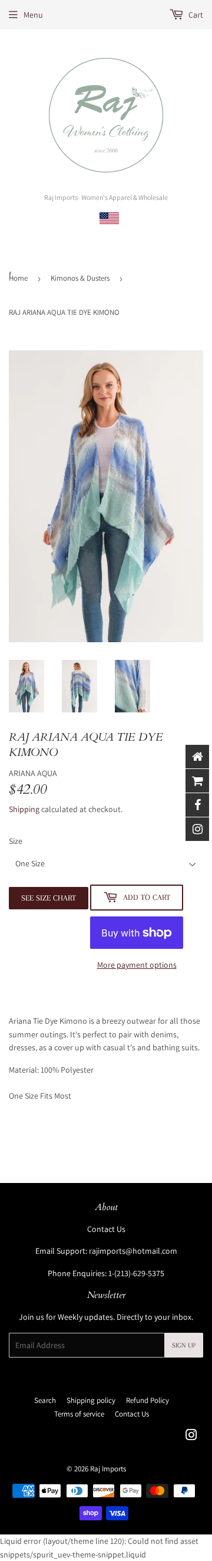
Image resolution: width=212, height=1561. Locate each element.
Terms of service (79, 1414)
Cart (195, 14)
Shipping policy (91, 1400)
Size (15, 841)
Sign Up (184, 1345)
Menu (33, 14)
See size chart (48, 897)
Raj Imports (108, 1469)
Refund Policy (147, 1400)
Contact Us (106, 1229)
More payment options (137, 964)
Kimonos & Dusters (80, 278)
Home (18, 278)
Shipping (24, 809)
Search (45, 1400)
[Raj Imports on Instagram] (191, 1436)
